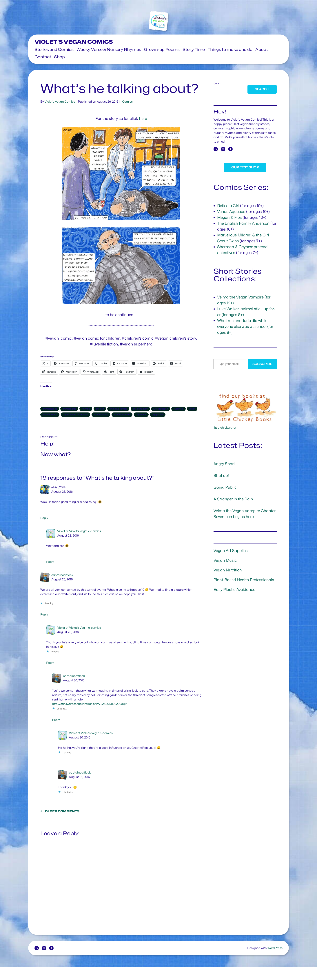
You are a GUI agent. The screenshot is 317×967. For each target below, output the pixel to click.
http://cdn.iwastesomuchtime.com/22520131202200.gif (89, 704)
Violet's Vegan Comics (73, 42)
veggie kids (157, 414)
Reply (44, 518)
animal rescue (50, 408)
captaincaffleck (62, 575)
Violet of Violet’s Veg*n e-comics (79, 531)
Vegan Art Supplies (231, 550)
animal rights (69, 408)
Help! (47, 444)
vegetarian (141, 414)
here (143, 118)
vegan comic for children (75, 414)
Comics (127, 101)
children (100, 408)
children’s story (140, 408)
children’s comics (118, 408)
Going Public (225, 487)
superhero (178, 408)
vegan (192, 408)
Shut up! (221, 475)
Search (218, 83)
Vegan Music (225, 560)
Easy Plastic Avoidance (234, 589)
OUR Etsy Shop (245, 167)
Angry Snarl (224, 463)
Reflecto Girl (228, 205)
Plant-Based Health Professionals (244, 579)
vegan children (50, 414)
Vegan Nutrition (228, 570)
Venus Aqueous (231, 211)
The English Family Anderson (243, 223)
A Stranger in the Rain (233, 499)
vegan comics (101, 414)
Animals (86, 408)
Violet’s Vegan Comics (60, 101)
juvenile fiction (160, 408)
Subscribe (262, 364)
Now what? (55, 454)
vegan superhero (122, 414)
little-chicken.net (225, 427)
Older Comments (59, 811)
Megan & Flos (229, 217)
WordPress (275, 948)
